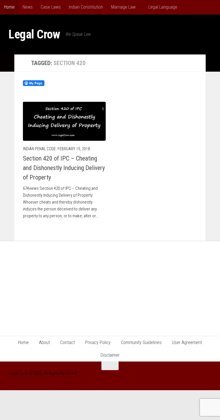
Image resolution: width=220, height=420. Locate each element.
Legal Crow (34, 34)
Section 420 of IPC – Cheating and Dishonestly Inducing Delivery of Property (64, 168)
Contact (67, 342)
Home (9, 7)
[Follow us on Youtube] (176, 377)
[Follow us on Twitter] (207, 377)
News (28, 7)
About (44, 342)
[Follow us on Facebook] (166, 377)
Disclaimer (110, 355)
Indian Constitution (86, 7)
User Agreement (187, 342)
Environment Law (200, 7)
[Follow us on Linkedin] (197, 377)
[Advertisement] (110, 284)
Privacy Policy (98, 342)
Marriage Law (123, 7)
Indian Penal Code (39, 148)
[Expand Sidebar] (7, 63)
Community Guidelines (141, 342)
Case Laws (51, 7)
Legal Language (162, 7)
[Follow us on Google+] (187, 377)
